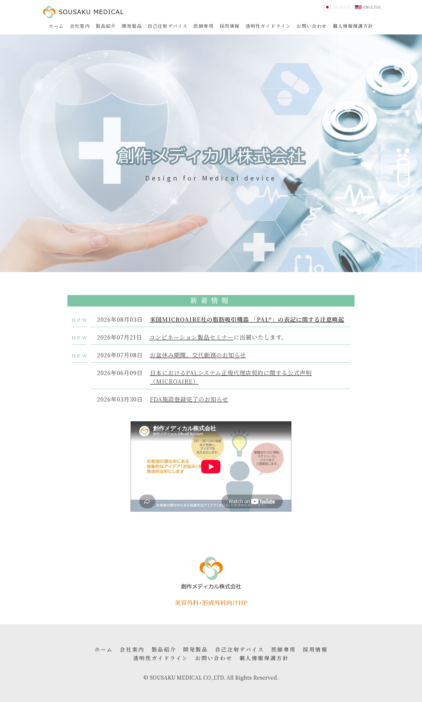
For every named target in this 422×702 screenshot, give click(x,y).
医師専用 (203, 26)
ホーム (56, 26)
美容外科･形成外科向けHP (211, 602)
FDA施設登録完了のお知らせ (189, 399)
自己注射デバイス (168, 26)
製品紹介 (106, 26)
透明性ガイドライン (268, 26)
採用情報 (230, 26)
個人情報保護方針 (353, 26)
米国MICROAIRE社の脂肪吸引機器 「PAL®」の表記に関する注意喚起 (247, 319)
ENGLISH (372, 7)
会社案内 (80, 26)
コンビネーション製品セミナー (191, 337)
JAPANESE (341, 7)
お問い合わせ (312, 26)
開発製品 (132, 26)
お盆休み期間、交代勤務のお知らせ (198, 355)
